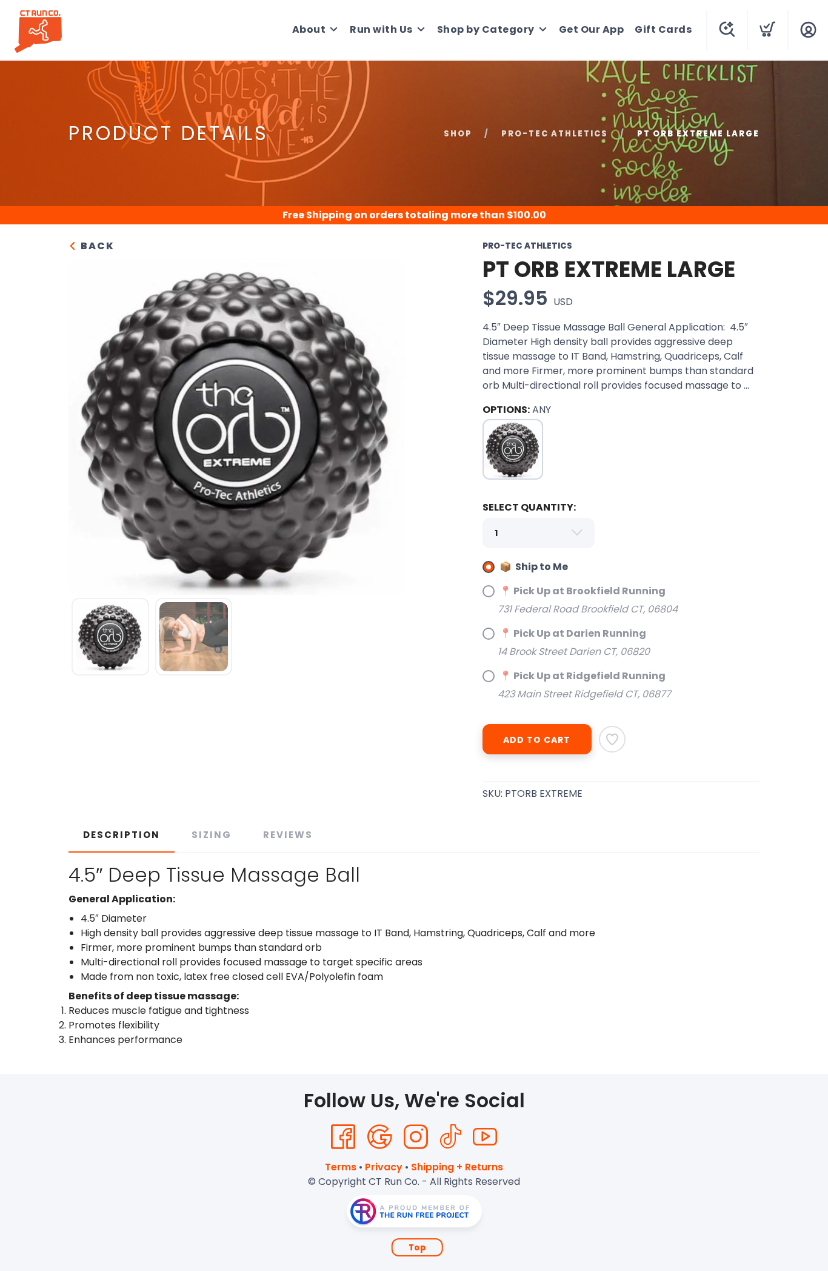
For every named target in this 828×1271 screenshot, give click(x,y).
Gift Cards (663, 29)
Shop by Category (486, 29)
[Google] (379, 1137)
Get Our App (591, 29)
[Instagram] (416, 1137)
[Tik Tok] (450, 1137)
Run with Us (381, 29)
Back (96, 246)
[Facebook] (343, 1137)
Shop (458, 133)
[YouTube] (485, 1137)
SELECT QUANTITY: (529, 507)
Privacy (383, 1167)
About (309, 29)
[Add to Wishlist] (612, 739)
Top (417, 1247)
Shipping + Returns (457, 1167)
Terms (340, 1167)
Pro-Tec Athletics (554, 133)
